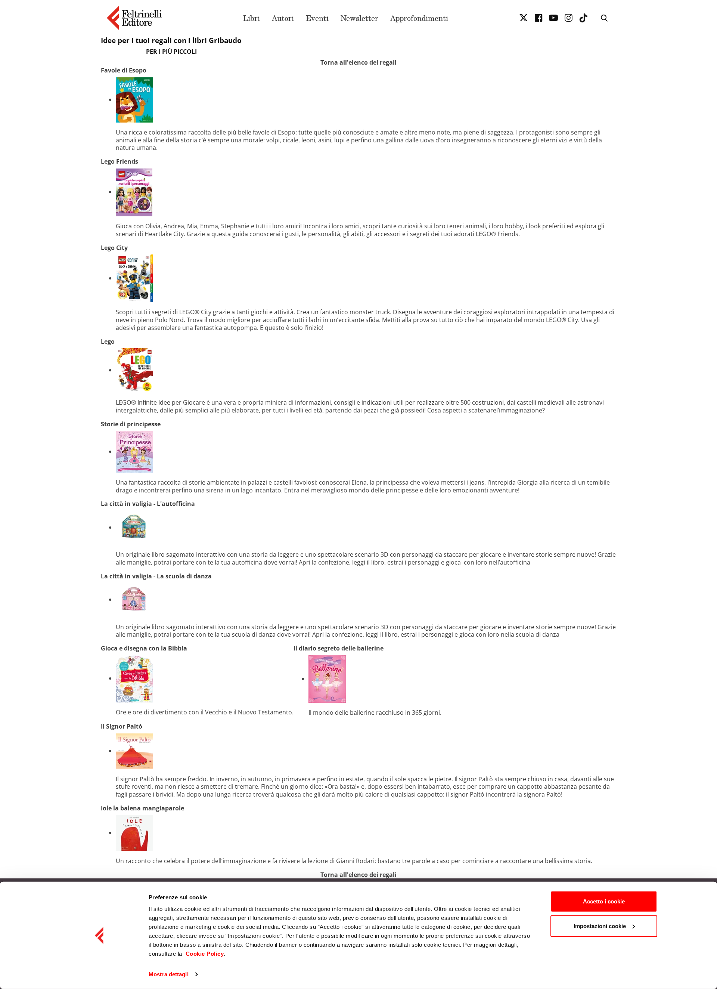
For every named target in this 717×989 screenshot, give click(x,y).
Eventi (317, 18)
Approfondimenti (419, 18)
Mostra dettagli (169, 974)
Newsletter (359, 18)
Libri (251, 18)
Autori (283, 18)
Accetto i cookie (604, 901)
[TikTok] (583, 18)
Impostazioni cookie (600, 925)
